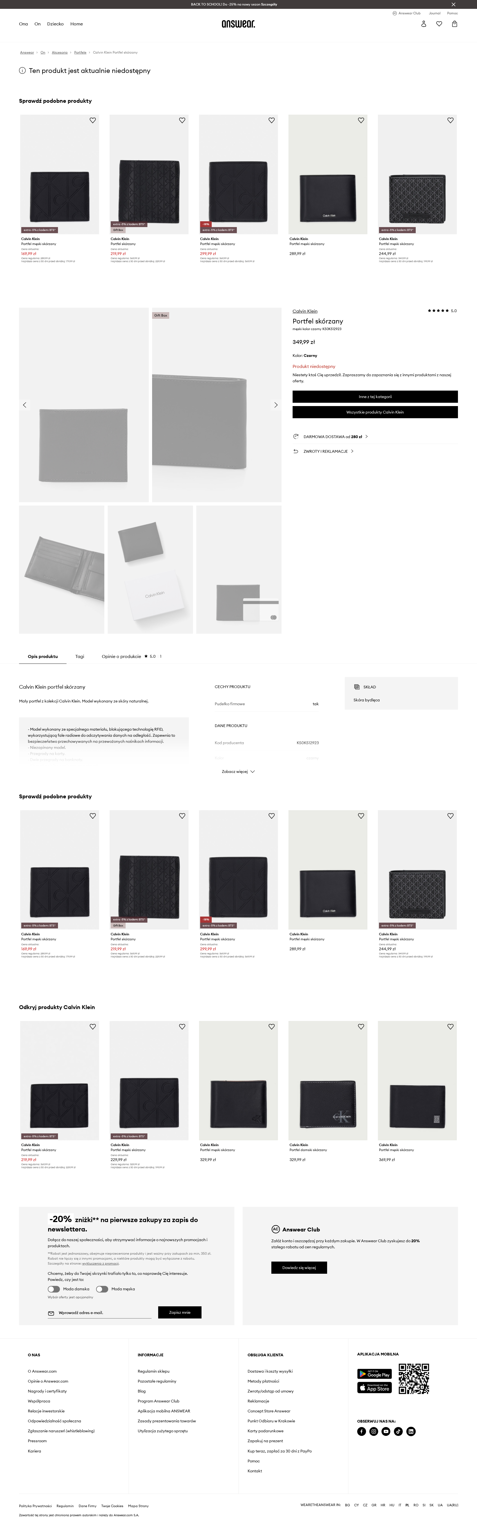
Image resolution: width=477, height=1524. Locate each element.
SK (432, 1505)
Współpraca (39, 1401)
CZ (365, 1505)
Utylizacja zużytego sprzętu (163, 1430)
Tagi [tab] (79, 656)
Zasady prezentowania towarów (167, 1420)
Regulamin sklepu (153, 1371)
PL (407, 1505)
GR (374, 1505)
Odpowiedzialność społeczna (54, 1420)
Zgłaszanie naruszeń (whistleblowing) (61, 1430)
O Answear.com (42, 1371)
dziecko (55, 24)
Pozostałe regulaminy (157, 1381)
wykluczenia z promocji (100, 1263)
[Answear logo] (238, 24)
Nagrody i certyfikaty (47, 1391)
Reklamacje (258, 1401)
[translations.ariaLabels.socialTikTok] (398, 1431)
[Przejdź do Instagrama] (373, 1431)
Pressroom (37, 1440)
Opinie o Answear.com (48, 1381)
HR (383, 1505)
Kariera (34, 1451)
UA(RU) (452, 1505)
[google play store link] (374, 1374)
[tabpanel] (238, 720)
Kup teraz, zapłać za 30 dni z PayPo (280, 1451)
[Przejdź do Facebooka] (361, 1431)
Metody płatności (263, 1381)
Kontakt (255, 1470)
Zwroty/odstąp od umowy (271, 1391)
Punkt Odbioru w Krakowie (271, 1420)
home (76, 24)
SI (424, 1505)
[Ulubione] (439, 23)
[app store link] (374, 1387)
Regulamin (65, 1506)
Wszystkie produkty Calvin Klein (375, 412)
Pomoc (254, 1461)
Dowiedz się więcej (299, 1267)
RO (416, 1505)
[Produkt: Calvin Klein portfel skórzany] (149, 174)
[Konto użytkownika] (423, 23)
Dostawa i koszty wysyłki (270, 1371)
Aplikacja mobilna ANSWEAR (164, 1411)
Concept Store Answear (269, 1411)
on (38, 24)
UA (440, 1505)
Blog (142, 1391)
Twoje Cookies (112, 1506)
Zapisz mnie (179, 1312)
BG (347, 1505)
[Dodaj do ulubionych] (93, 120)
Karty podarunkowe (265, 1430)
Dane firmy (88, 1506)
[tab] (131, 656)
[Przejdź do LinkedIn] (411, 1431)
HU (391, 1505)
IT (400, 1505)
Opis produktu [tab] (43, 656)
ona (23, 24)
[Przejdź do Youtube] (385, 1431)
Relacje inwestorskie (46, 1411)
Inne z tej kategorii (375, 396)
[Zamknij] (453, 4)
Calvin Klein (305, 311)
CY (356, 1505)
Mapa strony (138, 1506)
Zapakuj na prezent (265, 1440)
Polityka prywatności (35, 1506)
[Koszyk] (454, 23)
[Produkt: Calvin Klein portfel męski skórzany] (59, 174)
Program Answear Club (158, 1401)
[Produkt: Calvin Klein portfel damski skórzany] (327, 1081)
